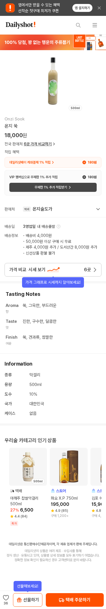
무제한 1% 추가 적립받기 (50, 187)
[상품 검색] (78, 25)
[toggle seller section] (98, 209)
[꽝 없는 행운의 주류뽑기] (53, 42)
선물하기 (31, 599)
